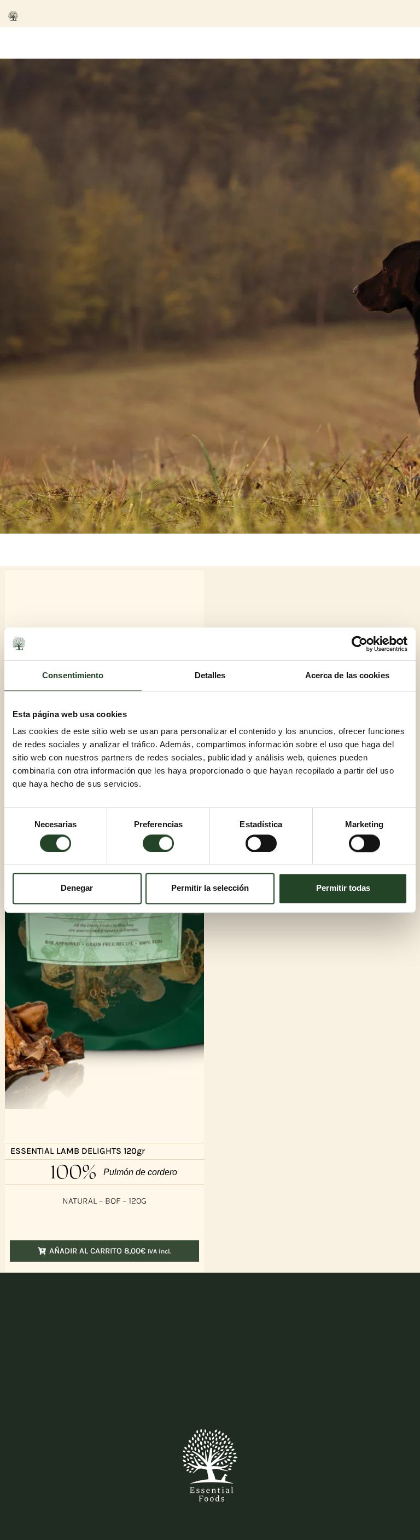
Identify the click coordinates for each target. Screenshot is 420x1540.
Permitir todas (343, 888)
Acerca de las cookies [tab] (347, 675)
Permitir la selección (210, 888)
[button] (104, 1251)
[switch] (158, 843)
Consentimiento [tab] (72, 675)
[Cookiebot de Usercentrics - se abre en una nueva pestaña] (359, 644)
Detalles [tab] (210, 675)
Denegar (77, 888)
